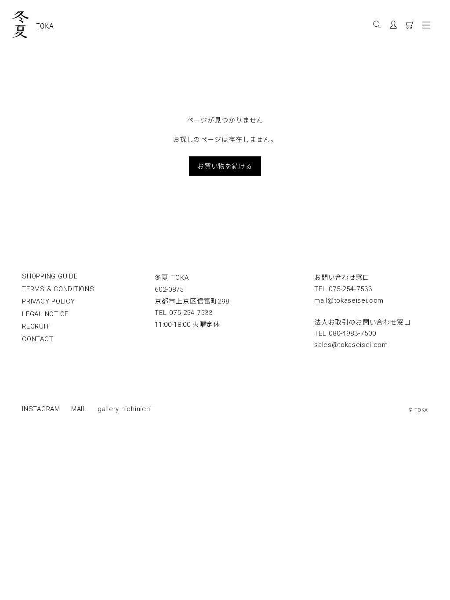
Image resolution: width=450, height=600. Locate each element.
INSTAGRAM (41, 409)
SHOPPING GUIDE (50, 276)
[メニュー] (428, 24)
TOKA (45, 26)
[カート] (413, 26)
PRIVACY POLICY (48, 301)
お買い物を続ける (224, 165)
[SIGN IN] (397, 26)
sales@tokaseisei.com (351, 345)
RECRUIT (36, 326)
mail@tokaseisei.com (349, 300)
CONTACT (37, 339)
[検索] (377, 25)
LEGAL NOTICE (45, 314)
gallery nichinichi (125, 409)
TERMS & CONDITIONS (58, 289)
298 (192, 301)
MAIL (79, 409)
